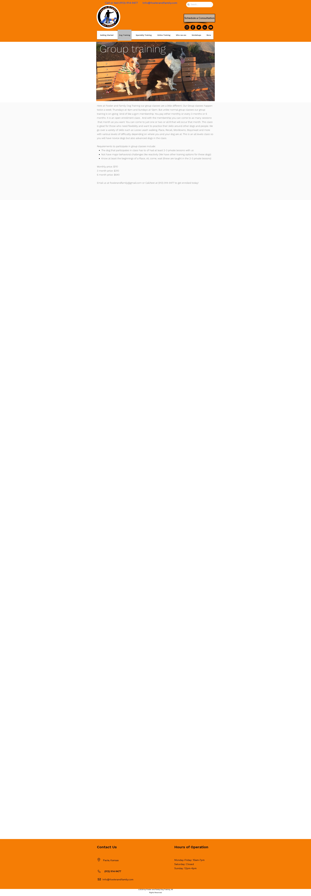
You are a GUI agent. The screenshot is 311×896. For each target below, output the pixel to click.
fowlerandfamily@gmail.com (126, 182)
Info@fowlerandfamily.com (160, 2)
